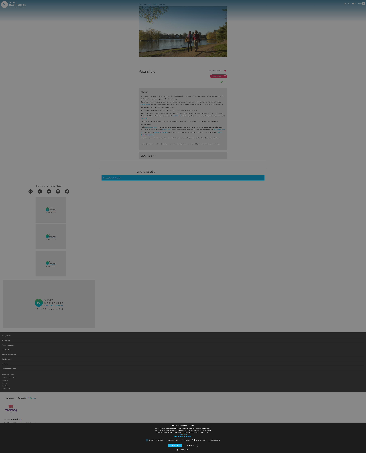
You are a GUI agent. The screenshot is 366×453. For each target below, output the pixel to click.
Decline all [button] (191, 445)
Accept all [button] (175, 445)
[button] (183, 436)
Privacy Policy (183, 434)
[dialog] (183, 438)
